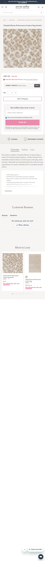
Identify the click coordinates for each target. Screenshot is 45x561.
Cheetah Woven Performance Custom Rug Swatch (30, 20)
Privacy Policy (24, 127)
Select (37, 85)
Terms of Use (33, 127)
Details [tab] (25, 150)
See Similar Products (32, 79)
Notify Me (22, 122)
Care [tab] (32, 150)
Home (4, 20)
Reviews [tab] (5, 216)
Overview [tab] (15, 150)
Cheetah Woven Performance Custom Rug (33, 280)
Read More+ (8, 191)
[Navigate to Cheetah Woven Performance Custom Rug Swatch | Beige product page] (12, 262)
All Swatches (12, 20)
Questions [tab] (13, 216)
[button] (6, 279)
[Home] (22, 8)
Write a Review (24, 225)
